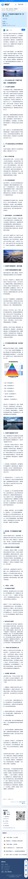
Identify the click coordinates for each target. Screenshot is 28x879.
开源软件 (16, 8)
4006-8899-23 (11, 1)
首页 (7, 8)
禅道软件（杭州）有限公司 (16, 875)
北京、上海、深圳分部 (6, 871)
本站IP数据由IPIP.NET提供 (14, 876)
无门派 (10, 30)
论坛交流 (11, 8)
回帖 (6, 18)
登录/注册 (20, 4)
